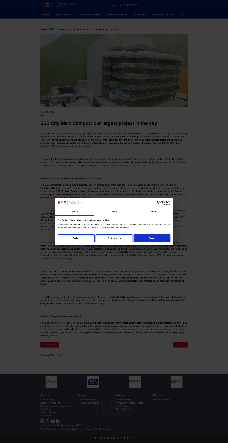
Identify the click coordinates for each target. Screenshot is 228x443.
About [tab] (153, 212)
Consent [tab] (74, 212)
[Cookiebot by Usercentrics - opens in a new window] (158, 203)
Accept (152, 238)
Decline (76, 238)
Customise (112, 238)
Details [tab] (114, 212)
